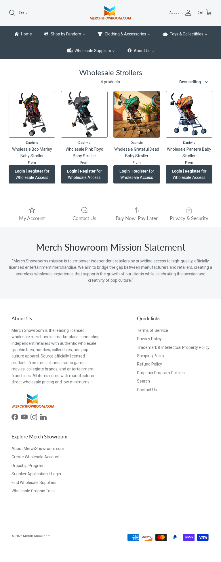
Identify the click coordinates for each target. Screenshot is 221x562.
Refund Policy (149, 364)
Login (20, 171)
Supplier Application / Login (36, 474)
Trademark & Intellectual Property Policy (173, 347)
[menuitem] (23, 34)
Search (143, 381)
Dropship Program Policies (161, 372)
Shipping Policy (150, 355)
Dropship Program (28, 465)
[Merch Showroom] (110, 13)
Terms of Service (152, 330)
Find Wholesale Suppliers (34, 482)
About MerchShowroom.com (38, 448)
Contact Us (147, 389)
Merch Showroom (37, 536)
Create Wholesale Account (36, 457)
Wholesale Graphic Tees (33, 491)
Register (35, 171)
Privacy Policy (149, 338)
